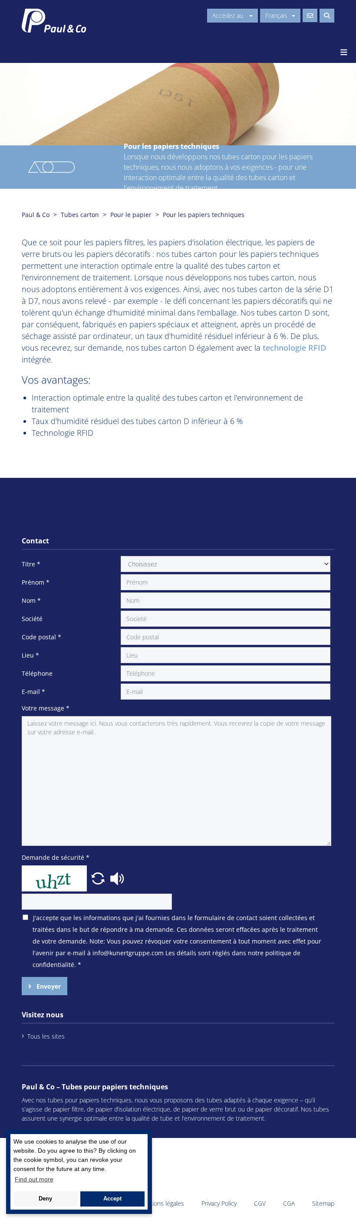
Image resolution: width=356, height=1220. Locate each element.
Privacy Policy (219, 1203)
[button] (99, 877)
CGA (289, 1203)
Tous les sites (46, 1036)
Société (32, 619)
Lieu (30, 655)
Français (276, 15)
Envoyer (48, 986)
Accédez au (228, 15)
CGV (260, 1203)
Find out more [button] (34, 1179)
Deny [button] (45, 1199)
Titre (31, 564)
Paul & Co (35, 214)
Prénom (35, 582)
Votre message (45, 708)
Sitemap (323, 1203)
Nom (31, 600)
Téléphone (37, 673)
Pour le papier (131, 214)
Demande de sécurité (55, 857)
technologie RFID (294, 347)
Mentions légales (161, 1203)
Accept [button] (112, 1199)
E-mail (33, 691)
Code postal (41, 637)
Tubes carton (80, 214)
